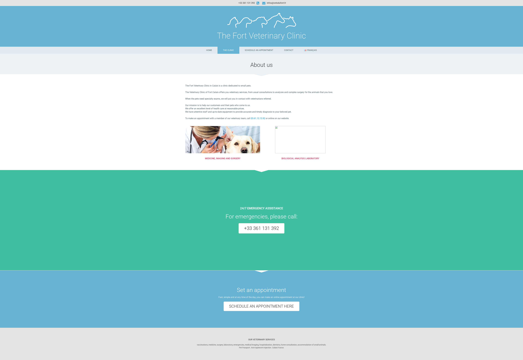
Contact (288, 50)
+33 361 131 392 (246, 3)
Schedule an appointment (259, 50)
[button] (261, 228)
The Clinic (228, 50)
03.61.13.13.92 (258, 118)
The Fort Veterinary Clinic (261, 36)
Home (209, 50)
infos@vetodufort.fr (276, 3)
